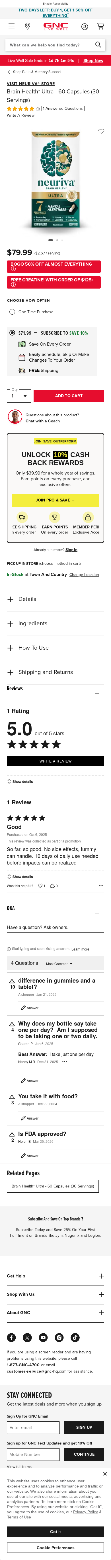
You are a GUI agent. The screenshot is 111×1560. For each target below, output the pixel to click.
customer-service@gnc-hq (32, 1371)
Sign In (71, 549)
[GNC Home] (56, 26)
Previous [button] (10, 72)
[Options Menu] (101, 886)
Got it (55, 1531)
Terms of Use (19, 1517)
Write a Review (20, 115)
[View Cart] (103, 25)
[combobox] (55, 45)
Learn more (80, 949)
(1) (38, 108)
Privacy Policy (85, 1512)
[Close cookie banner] (105, 1474)
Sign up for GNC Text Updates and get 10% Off (49, 1443)
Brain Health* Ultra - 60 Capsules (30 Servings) (53, 1186)
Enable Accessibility (55, 3)
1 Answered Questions (63, 108)
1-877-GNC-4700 (23, 1365)
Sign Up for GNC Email (27, 1416)
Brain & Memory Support (37, 72)
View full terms (19, 1467)
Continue (84, 1454)
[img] (20, 108)
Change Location (84, 574)
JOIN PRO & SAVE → (55, 500)
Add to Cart (69, 395)
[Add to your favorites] (101, 131)
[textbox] (55, 937)
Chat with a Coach (43, 421)
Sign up (84, 1427)
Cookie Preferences (56, 1547)
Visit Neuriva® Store (31, 83)
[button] (12, 26)
